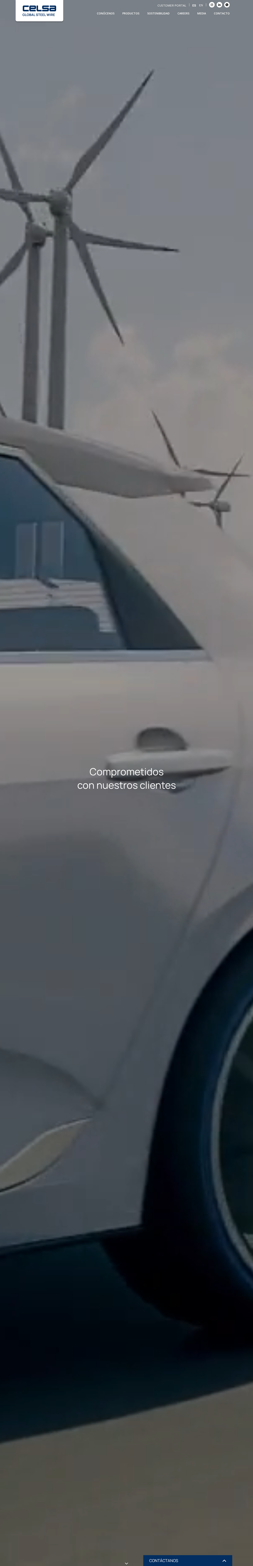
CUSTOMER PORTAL (172, 5)
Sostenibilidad (158, 13)
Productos (130, 13)
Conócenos (105, 13)
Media (201, 13)
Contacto (222, 13)
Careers (183, 13)
